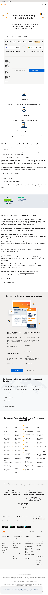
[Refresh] (4, 36)
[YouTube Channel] (44, 519)
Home (2, 7)
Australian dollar (9, 386)
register (7, 76)
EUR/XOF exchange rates (8, 282)
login (22, 152)
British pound (8, 389)
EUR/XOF (22, 271)
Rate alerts (15, 545)
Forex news (15, 558)
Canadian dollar (22, 386)
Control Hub (4, 545)
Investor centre (39, 551)
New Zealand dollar (38, 392)
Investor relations (39, 556)
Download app (27, 541)
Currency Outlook (16, 554)
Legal (37, 539)
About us (38, 538)
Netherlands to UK (41, 451)
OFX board (38, 562)
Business (3, 1)
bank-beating (25, 26)
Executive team (39, 564)
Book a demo (42, 531)
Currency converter (16, 538)
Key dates (38, 554)
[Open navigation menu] (45, 4)
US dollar (7, 400)
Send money (7, 7)
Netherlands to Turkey (41, 449)
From (6, 44)
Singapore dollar (8, 397)
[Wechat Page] (41, 519)
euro (34, 386)
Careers (37, 566)
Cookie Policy (7, 591)
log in (6, 77)
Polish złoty (7, 395)
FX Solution (4, 543)
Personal (9, 1)
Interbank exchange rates (18, 539)
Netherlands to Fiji (8, 462)
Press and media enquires (29, 561)
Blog (14, 556)
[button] (14, 42)
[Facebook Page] (33, 519)
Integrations (4, 552)
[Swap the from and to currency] (24, 47)
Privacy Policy (38, 545)
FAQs (21, 531)
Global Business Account (6, 538)
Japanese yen (8, 392)
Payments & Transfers (6, 539)
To (28, 44)
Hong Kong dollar (22, 389)
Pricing (3, 553)
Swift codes (15, 549)
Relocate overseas (28, 546)
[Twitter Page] (39, 519)
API (25, 560)
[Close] (40, 588)
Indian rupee (35, 389)
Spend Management (5, 547)
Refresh (25, 36)
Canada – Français (39, 541)
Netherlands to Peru (29, 434)
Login (42, 4)
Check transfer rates (17, 543)
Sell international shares (29, 554)
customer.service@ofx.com (12, 494)
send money (41, 236)
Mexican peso (23, 392)
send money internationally (27, 273)
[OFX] (3, 4)
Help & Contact (31, 531)
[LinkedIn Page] (36, 519)
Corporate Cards (5, 541)
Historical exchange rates (18, 541)
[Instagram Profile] (33, 521)
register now (32, 236)
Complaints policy (39, 543)
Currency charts (16, 547)
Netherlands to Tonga (41, 446)
